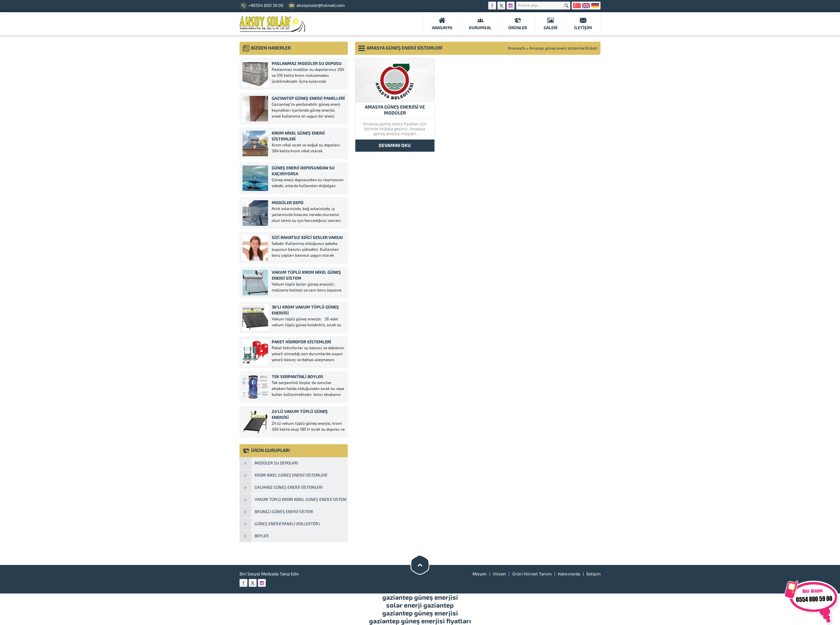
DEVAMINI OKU (395, 145)
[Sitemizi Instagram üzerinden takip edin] (510, 6)
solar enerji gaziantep (420, 605)
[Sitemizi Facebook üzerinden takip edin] (492, 6)
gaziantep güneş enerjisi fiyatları (420, 621)
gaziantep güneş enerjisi (420, 597)
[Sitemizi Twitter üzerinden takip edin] (501, 6)
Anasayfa (516, 48)
